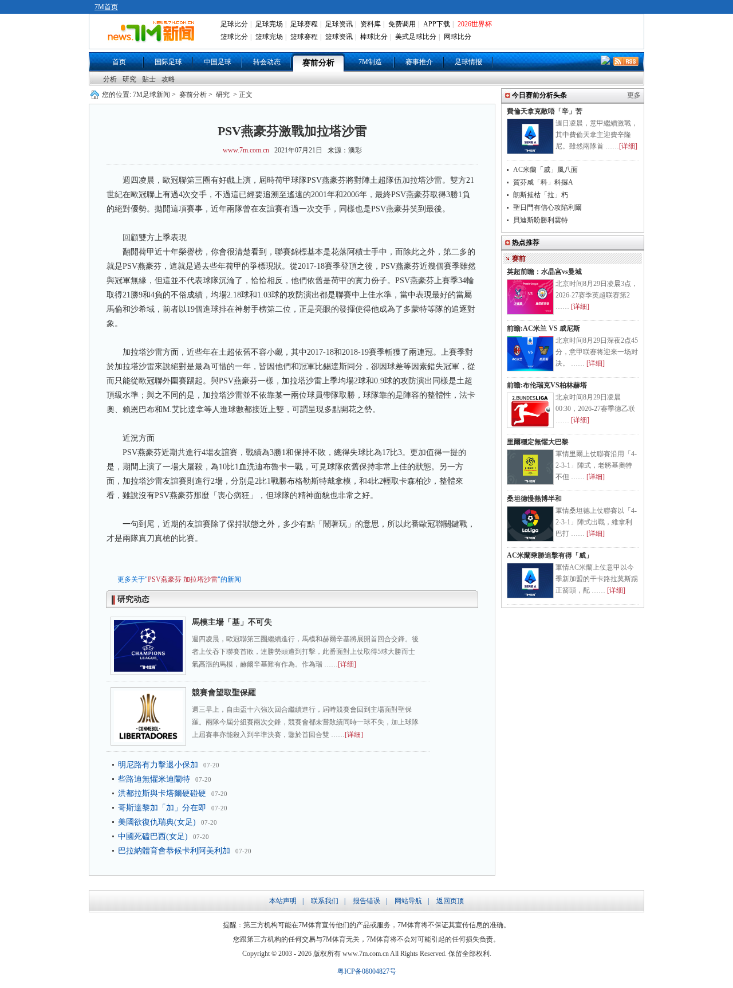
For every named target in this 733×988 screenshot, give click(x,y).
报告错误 (366, 901)
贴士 (149, 79)
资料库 (370, 24)
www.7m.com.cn (246, 150)
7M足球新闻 (151, 95)
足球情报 (468, 62)
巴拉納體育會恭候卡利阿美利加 (174, 850)
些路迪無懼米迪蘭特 (154, 779)
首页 (119, 62)
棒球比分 (374, 37)
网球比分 (457, 37)
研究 (129, 79)
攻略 (168, 79)
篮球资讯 (339, 37)
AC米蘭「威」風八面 (545, 170)
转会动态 (267, 62)
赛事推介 (419, 62)
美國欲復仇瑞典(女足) (157, 822)
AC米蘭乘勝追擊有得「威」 (550, 555)
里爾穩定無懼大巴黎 (538, 442)
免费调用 (402, 24)
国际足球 (168, 62)
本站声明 (283, 901)
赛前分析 (318, 62)
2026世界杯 (475, 24)
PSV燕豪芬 (165, 579)
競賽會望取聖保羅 (224, 692)
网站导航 (408, 901)
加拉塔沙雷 (200, 579)
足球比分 (234, 24)
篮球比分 (234, 37)
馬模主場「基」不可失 (232, 622)
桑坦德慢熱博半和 (534, 499)
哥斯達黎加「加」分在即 (162, 807)
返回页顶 (450, 901)
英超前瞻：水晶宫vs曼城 (544, 272)
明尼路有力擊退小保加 (158, 764)
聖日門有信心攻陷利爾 (547, 207)
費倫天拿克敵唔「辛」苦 (544, 111)
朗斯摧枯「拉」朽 (540, 195)
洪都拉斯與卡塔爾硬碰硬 (162, 793)
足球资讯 (339, 24)
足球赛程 (304, 24)
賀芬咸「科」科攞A (543, 182)
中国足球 (217, 62)
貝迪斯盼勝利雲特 (540, 220)
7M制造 (370, 62)
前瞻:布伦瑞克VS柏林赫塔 (547, 385)
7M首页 (106, 7)
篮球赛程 (304, 37)
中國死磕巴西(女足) (153, 836)
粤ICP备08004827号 (366, 971)
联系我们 (324, 901)
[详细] (347, 664)
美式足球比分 (415, 37)
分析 (110, 79)
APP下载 (436, 24)
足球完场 (269, 24)
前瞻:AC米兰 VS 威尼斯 (543, 328)
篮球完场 (269, 37)
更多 (634, 95)
